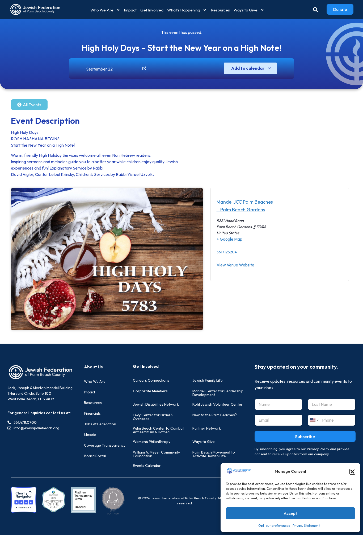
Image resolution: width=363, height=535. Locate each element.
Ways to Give (246, 10)
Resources (220, 10)
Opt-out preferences (274, 526)
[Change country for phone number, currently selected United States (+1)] (314, 420)
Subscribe (305, 436)
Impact (130, 10)
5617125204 (227, 252)
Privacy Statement (306, 526)
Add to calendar (248, 68)
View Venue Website (235, 265)
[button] (352, 471)
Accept (290, 513)
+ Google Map (229, 239)
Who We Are (101, 10)
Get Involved (151, 10)
